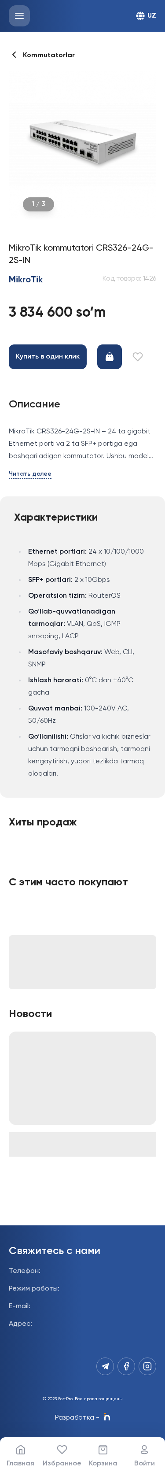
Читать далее (30, 474)
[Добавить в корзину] (109, 356)
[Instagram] (147, 1366)
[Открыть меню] (19, 15)
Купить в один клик (48, 356)
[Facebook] (126, 1366)
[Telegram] (105, 1366)
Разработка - (77, 1417)
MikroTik (26, 280)
